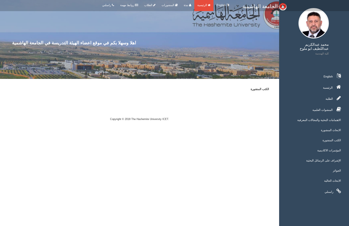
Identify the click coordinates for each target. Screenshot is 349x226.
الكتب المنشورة (332, 140)
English (222, 5)
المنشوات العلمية (322, 109)
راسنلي (329, 191)
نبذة (186, 5)
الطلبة (330, 98)
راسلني (107, 5)
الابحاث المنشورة (331, 130)
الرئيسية (202, 5)
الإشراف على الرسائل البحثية (323, 160)
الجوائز (337, 170)
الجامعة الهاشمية (260, 6)
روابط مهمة (127, 5)
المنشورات (168, 5)
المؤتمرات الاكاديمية (329, 150)
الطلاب (148, 5)
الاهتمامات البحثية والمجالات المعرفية (319, 120)
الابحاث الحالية (332, 180)
